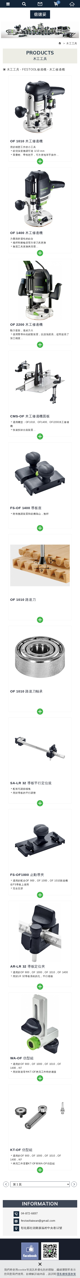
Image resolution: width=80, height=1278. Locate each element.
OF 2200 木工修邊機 (40, 302)
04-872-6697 (29, 1213)
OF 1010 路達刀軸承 (40, 669)
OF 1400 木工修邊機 (40, 210)
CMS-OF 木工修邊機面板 (40, 394)
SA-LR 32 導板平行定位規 (40, 760)
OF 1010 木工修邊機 (40, 118)
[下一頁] (74, 1184)
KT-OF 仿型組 (40, 1127)
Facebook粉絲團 (30, 1251)
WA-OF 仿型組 (40, 1035)
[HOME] (60, 43)
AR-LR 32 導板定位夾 (40, 944)
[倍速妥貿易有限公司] (40, 14)
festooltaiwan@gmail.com (38, 1220)
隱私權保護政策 (66, 1273)
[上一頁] (6, 1184)
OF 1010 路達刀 (40, 577)
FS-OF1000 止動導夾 (40, 852)
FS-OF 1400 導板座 (40, 485)
